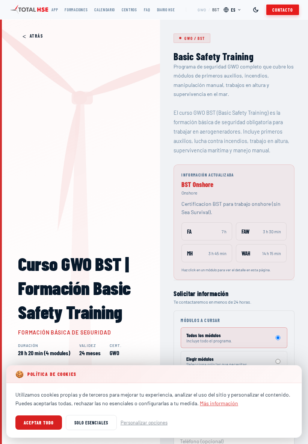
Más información (219, 403)
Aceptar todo (39, 422)
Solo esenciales (91, 422)
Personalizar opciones (144, 423)
